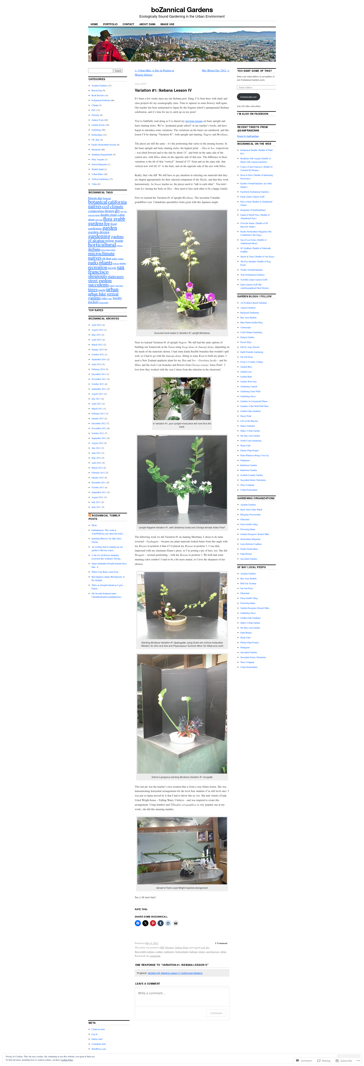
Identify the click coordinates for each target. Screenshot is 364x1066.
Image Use (167, 24)
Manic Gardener (247, 425)
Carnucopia (245, 327)
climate (116, 206)
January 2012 (98, 477)
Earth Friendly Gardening (251, 351)
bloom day (95, 198)
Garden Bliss (246, 366)
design (109, 210)
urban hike (97, 293)
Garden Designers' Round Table (254, 534)
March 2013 (97, 408)
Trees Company (247, 484)
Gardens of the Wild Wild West (254, 406)
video (104, 298)
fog (107, 223)
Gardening (96, 129)
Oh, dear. (96, 139)
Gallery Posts (181, 947)
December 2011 (99, 482)
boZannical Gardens (182, 9)
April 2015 (96, 339)
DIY (162, 947)
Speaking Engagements (102, 154)
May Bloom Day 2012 (215, 70)
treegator (119, 285)
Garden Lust (246, 371)
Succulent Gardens (248, 558)
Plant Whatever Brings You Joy (254, 455)
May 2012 (96, 457)
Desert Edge (245, 342)
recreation (97, 267)
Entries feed (97, 1038)
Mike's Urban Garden (250, 430)
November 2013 (99, 378)
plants (202, 951)
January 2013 (98, 418)
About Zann (147, 24)
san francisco (212, 951)
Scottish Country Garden (251, 474)
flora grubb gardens (145, 951)
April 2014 (96, 364)
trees (93, 289)
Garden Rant (246, 376)
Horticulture (97, 134)
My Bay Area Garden (250, 435)
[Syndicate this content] (90, 515)
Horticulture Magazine (250, 538)
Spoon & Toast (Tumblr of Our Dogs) (257, 256)
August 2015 (97, 329)
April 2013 (96, 403)
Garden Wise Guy (248, 381)
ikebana (193, 951)
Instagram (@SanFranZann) (253, 209)
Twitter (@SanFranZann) (251, 269)
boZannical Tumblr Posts (104, 517)
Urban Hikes (97, 174)
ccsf (203, 947)
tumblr (102, 290)
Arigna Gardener (248, 307)
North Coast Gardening (250, 440)
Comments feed (99, 1043)
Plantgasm (245, 460)
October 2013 (98, 383)
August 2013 (97, 393)
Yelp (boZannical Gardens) (252, 274)
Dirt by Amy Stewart (249, 346)
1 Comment (221, 943)
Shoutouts (96, 149)
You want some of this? (254, 71)
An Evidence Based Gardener (253, 302)
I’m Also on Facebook (253, 114)
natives (95, 257)
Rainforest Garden (248, 465)
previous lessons (194, 121)
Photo (94, 525)
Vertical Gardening (100, 178)
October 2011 (98, 487)
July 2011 (96, 502)
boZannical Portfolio (101, 100)
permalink (155, 955)
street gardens (100, 280)
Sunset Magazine (99, 164)
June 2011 (96, 506)
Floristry (169, 947)
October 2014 (98, 354)
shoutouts (97, 276)
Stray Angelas (98, 159)
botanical (97, 201)
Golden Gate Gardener (250, 410)
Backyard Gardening (249, 312)
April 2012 (96, 462)
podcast (116, 263)
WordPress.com (99, 1048)
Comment (216, 1013)
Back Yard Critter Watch (251, 509)
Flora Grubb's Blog (249, 524)
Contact (128, 24)
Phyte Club (245, 445)
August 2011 (97, 497)
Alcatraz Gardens (99, 85)
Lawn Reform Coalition (251, 543)
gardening (169, 951)
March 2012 (97, 467)
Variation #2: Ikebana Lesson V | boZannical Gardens (175, 973)
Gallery (141, 84)
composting (96, 211)
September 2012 (99, 438)
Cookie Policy (67, 1059)
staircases (115, 276)
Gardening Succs (248, 396)
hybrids (119, 245)
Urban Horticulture (248, 489)
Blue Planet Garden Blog (251, 322)
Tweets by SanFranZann (248, 135)
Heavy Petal (245, 415)
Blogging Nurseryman (250, 514)
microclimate (101, 253)
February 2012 (98, 472)
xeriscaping (103, 302)
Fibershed (244, 519)
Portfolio (110, 24)
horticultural (181, 951)
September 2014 (99, 359)
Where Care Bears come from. (105, 571)
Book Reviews (98, 95)
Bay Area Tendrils (248, 317)
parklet (121, 258)
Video (94, 183)
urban (223, 951)
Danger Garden (247, 337)
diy (207, 947)
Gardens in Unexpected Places (254, 401)
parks (93, 262)
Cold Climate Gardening (251, 332)
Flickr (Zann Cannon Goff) (252, 196)
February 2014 (98, 369)
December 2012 (99, 423)
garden (159, 951)
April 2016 (96, 324)
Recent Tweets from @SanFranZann (252, 128)
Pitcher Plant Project (249, 450)
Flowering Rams (247, 529)
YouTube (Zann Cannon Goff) (254, 279)
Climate (95, 105)
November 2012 (99, 428)
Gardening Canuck (248, 386)
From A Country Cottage (251, 361)
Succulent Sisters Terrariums (253, 479)
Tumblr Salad (98, 169)
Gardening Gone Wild (250, 391)
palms (114, 258)
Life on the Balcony (249, 420)
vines (110, 298)
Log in (94, 1034)
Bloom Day (97, 90)
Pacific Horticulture (249, 548)
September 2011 (99, 492)
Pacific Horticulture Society (104, 144)
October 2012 (98, 433)
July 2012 (96, 447)
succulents (98, 284)
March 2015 (97, 344)
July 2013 (96, 398)
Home (94, 24)
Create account (98, 1029)
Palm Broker (246, 553)
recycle (112, 268)
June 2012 (96, 452)
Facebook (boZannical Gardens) (254, 191)
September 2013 (99, 388)
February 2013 (98, 413)
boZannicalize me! (248, 96)
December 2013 (99, 374)
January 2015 (98, 349)
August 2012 (97, 442)
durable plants (109, 215)
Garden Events (98, 124)
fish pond (99, 219)
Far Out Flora (246, 356)
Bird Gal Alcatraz (248, 583)
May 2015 (96, 334)
